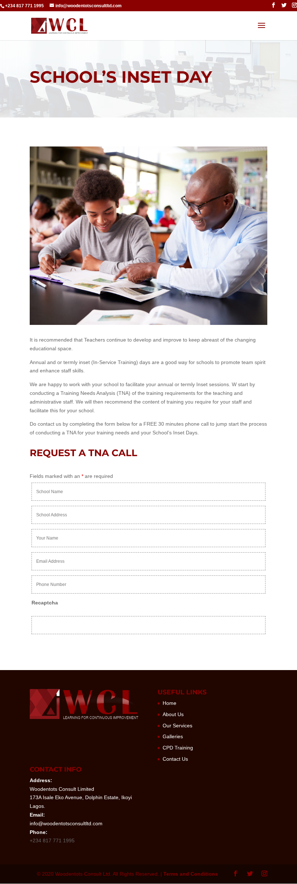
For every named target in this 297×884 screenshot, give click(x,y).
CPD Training (178, 748)
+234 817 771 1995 (24, 5)
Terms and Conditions (190, 874)
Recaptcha (45, 603)
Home (169, 703)
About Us (173, 714)
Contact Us (175, 759)
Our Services (177, 725)
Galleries (173, 736)
